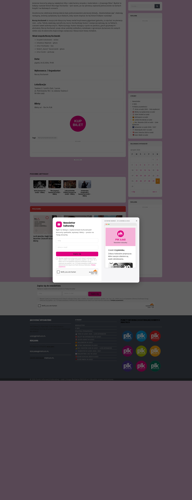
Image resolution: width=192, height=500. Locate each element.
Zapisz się (77, 254)
